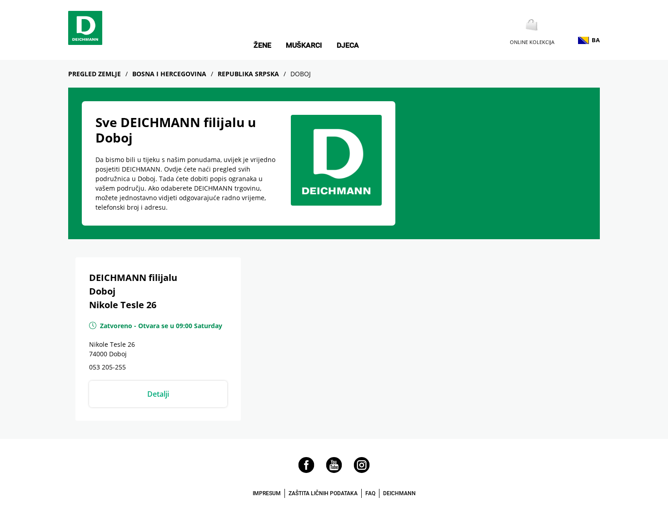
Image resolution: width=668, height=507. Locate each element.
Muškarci (304, 45)
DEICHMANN (399, 493)
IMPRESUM (267, 493)
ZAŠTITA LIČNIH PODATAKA (323, 493)
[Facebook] (306, 470)
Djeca (348, 45)
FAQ (370, 493)
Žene (262, 45)
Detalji (158, 394)
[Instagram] (362, 470)
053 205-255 (107, 367)
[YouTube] (334, 470)
